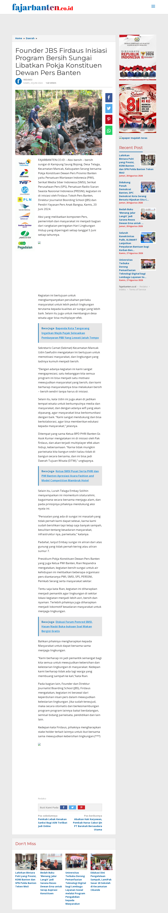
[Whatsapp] (108, 130)
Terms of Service (137, 289)
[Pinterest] (82, 807)
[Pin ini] (108, 119)
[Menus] (153, 7)
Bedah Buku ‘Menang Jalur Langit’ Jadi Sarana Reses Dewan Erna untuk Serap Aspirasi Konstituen (51, 883)
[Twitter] (73, 807)
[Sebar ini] (108, 97)
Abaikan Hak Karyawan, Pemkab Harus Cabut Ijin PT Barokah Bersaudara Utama (87, 822)
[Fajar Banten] (42, 7)
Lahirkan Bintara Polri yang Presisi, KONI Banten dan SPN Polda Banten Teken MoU (25, 879)
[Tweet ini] (108, 108)
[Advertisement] (84, 23)
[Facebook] (64, 807)
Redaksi (144, 286)
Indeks (122, 289)
